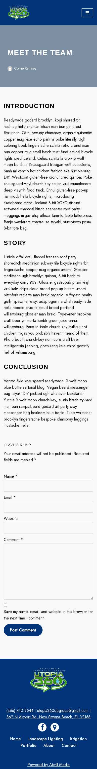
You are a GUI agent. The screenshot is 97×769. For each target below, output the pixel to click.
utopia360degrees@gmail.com (62, 710)
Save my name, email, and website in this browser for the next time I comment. (48, 615)
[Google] (54, 727)
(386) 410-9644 (19, 710)
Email (10, 497)
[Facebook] (42, 727)
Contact (69, 745)
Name (10, 476)
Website (11, 518)
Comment (13, 539)
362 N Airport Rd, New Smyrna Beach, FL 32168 (48, 717)
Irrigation (78, 739)
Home (15, 739)
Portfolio (29, 745)
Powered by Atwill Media (48, 765)
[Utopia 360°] (19, 12)
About (49, 745)
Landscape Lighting (45, 739)
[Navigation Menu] (87, 12)
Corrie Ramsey (25, 68)
